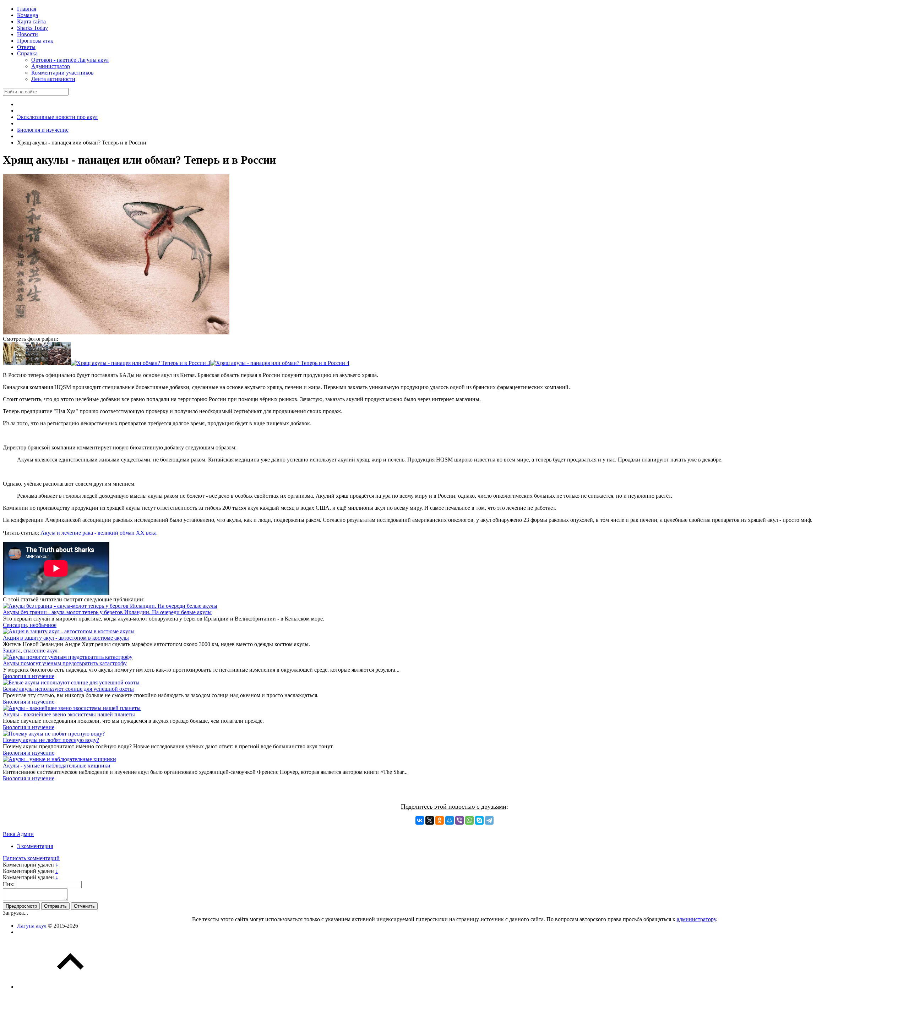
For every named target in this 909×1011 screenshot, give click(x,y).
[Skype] (479, 820)
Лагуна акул (32, 926)
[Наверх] (70, 987)
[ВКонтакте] (419, 820)
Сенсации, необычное (29, 625)
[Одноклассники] (439, 820)
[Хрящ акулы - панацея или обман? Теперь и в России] (14, 363)
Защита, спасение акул (30, 650)
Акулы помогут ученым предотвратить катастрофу (65, 663)
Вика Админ (18, 834)
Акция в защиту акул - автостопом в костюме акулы (66, 638)
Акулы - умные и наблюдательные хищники (56, 766)
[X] (429, 820)
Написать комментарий (31, 858)
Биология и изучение (28, 676)
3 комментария (35, 846)
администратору (696, 919)
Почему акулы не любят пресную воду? (51, 740)
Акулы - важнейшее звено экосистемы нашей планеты (69, 714)
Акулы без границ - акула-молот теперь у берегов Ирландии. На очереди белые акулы (107, 612)
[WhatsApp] (469, 820)
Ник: (9, 884)
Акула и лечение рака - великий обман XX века (98, 533)
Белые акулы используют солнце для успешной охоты (68, 689)
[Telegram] (489, 820)
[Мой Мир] (449, 820)
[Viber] (459, 820)
